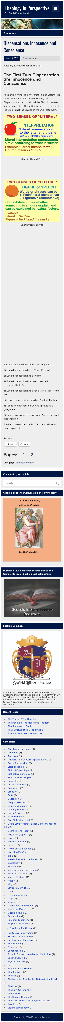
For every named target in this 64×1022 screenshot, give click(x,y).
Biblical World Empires (20, 777)
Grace (11, 837)
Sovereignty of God (18, 968)
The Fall (12, 975)
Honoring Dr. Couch (18, 852)
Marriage (13, 901)
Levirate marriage (18, 887)
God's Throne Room (18, 830)
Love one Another (17, 894)
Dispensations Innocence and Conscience (30, 46)
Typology (13, 1004)
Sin (9, 964)
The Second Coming (19, 996)
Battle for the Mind (18, 763)
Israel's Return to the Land (22, 859)
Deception (13, 798)
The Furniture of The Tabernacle (25, 729)
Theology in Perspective (27, 8)
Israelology (14, 862)
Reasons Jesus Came (19, 936)
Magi (10, 898)
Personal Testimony (18, 919)
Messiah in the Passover (21, 905)
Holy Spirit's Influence (19, 848)
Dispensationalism (24, 462)
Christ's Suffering (17, 784)
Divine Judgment (17, 809)
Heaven (12, 845)
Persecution (14, 916)
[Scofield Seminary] (32, 660)
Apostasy (13, 756)
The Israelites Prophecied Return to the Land (32, 979)
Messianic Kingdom (18, 909)
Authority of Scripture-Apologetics (27, 759)
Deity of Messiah (17, 802)
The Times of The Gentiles (22, 719)
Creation (12, 791)
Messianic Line (16, 912)
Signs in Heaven (16, 961)
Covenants (13, 788)
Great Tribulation (17, 841)
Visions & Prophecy (18, 1007)
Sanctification (15, 950)
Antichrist (13, 752)
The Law (12, 986)
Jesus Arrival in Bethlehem (22, 869)
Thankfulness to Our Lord (21, 726)
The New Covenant (18, 989)
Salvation (13, 947)
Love (10, 891)
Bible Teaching (16, 766)
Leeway (46, 1017)
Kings (11, 884)
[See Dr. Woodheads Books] (32, 598)
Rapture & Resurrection (20, 932)
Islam (11, 855)
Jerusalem (13, 866)
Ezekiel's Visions (16, 812)
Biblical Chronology (18, 770)
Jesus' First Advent (18, 873)
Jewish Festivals (16, 877)
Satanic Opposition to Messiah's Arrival (29, 954)
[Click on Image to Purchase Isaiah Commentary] (32, 530)
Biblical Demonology (19, 773)
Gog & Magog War (18, 834)
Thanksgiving (15, 972)
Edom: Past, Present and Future (25, 733)
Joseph (11, 880)
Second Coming (16, 957)
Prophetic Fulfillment (19, 923)
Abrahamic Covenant (19, 748)
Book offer (13, 780)
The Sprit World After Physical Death (28, 1000)
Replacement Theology (20, 939)
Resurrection (15, 943)
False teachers (16, 816)
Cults (10, 795)
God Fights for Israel (19, 820)
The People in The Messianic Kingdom (28, 722)
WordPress (31, 1017)
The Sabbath (15, 993)
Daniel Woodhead (30, 58)
